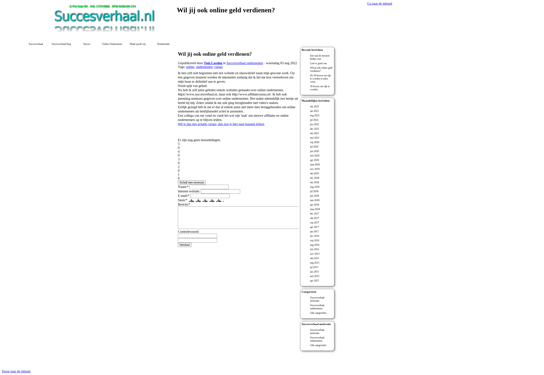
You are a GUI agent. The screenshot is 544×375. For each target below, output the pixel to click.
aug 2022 (314, 115)
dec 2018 (314, 177)
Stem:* (182, 200)
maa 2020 (315, 164)
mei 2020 (314, 155)
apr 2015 (314, 280)
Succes (86, 44)
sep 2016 (314, 240)
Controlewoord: (188, 231)
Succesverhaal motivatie (317, 299)
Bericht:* (184, 204)
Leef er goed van (318, 63)
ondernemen (204, 67)
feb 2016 (314, 249)
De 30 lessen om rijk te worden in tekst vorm (320, 78)
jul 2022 (314, 119)
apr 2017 (314, 227)
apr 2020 (314, 160)
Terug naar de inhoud (16, 371)
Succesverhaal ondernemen (317, 307)
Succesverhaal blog (61, 44)
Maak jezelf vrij (138, 44)
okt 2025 (314, 106)
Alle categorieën (318, 312)
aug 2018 (314, 186)
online (190, 67)
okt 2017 (314, 218)
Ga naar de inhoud (379, 3)
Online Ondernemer (112, 44)
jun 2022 (314, 124)
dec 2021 (314, 128)
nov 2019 (315, 169)
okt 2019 (314, 173)
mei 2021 (314, 137)
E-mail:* (183, 195)
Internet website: (189, 191)
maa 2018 (315, 209)
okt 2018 (314, 182)
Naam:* (183, 187)
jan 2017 (314, 231)
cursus (218, 67)
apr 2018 (314, 204)
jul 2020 (314, 146)
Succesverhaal (36, 44)
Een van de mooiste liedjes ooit (320, 57)
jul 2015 (314, 267)
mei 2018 (314, 200)
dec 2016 (314, 235)
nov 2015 (315, 253)
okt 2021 (314, 133)
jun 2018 (314, 195)
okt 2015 (314, 258)
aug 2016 (314, 244)
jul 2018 (314, 191)
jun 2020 (314, 151)
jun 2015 (314, 271)
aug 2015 (314, 262)
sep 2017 (314, 222)
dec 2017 (314, 213)
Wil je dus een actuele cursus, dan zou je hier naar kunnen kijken (221, 124)
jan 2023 (314, 110)
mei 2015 (314, 276)
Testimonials (163, 44)
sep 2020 (314, 142)
